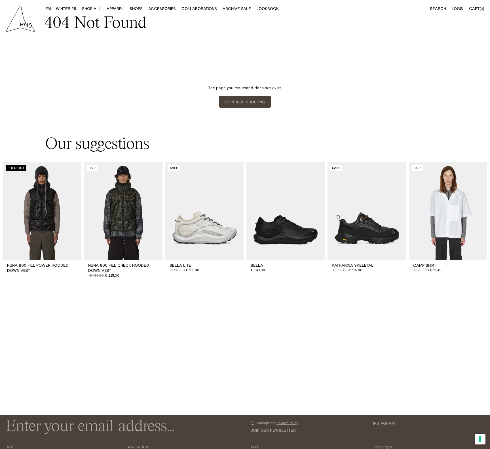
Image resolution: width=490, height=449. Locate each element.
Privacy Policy (287, 423)
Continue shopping (245, 102)
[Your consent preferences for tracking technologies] (480, 439)
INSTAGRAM (384, 423)
